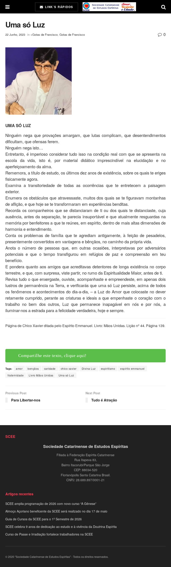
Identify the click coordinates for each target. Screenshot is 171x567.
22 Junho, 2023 (15, 34)
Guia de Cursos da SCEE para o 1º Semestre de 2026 (43, 519)
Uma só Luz (66, 375)
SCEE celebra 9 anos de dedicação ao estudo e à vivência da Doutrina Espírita (61, 526)
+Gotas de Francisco (44, 34)
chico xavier (69, 368)
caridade (50, 368)
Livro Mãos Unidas (41, 375)
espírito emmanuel (132, 368)
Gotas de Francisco (72, 34)
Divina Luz (89, 368)
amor (19, 368)
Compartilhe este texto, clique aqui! (52, 338)
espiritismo (108, 368)
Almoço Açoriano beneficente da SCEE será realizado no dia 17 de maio (56, 511)
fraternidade (16, 375)
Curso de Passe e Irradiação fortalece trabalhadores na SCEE (49, 534)
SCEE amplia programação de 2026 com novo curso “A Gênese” (50, 503)
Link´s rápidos (58, 7)
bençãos (33, 368)
